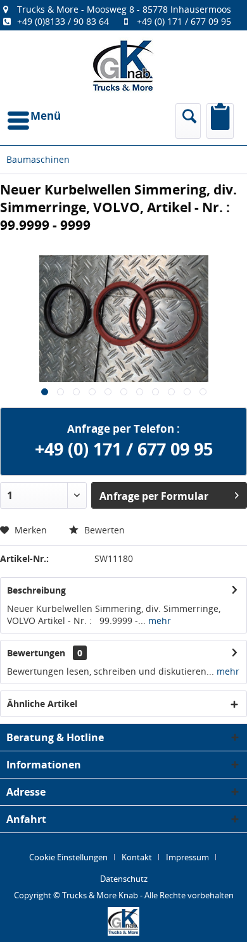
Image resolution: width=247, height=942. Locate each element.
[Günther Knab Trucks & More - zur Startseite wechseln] (123, 65)
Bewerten (103, 530)
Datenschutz (124, 878)
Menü (45, 115)
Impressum (187, 857)
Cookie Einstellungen (68, 857)
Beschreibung (36, 590)
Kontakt (137, 857)
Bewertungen (36, 653)
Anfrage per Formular (153, 496)
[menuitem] (123, 15)
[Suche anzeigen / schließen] (188, 121)
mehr (158, 620)
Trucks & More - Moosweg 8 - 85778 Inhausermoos (124, 9)
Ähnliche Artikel (42, 703)
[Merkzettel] (220, 121)
